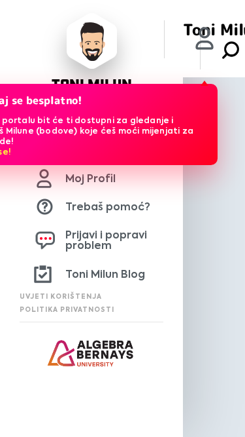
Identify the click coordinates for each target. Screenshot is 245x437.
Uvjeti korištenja (61, 296)
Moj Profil (90, 178)
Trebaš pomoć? (107, 206)
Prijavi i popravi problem (106, 240)
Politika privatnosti (67, 309)
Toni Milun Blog (105, 274)
